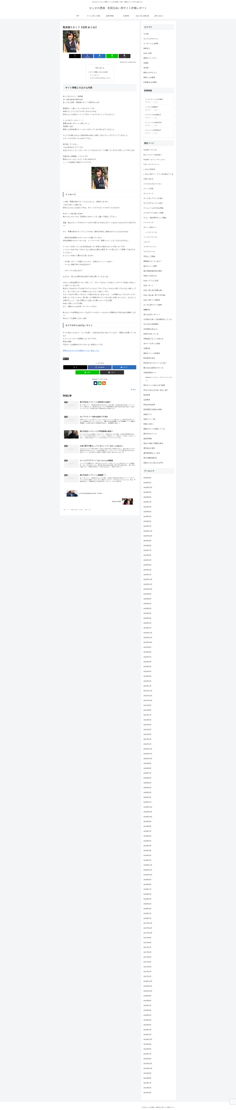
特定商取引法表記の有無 (152, 409)
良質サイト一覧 (149, 419)
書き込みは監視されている (153, 368)
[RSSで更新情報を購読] (104, 383)
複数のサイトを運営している (154, 429)
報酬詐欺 (146, 310)
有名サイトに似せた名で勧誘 (154, 385)
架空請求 (146, 395)
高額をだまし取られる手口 (153, 463)
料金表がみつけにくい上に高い (155, 363)
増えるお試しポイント (151, 314)
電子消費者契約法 (150, 458)
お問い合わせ (148, 179)
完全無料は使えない (150, 329)
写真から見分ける (150, 276)
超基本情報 (147, 438)
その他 (66, 358)
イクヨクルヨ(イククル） (152, 184)
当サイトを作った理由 (151, 343)
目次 (97, 68)
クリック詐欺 (148, 189)
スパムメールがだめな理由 (153, 208)
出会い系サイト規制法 (151, 300)
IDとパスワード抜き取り (152, 155)
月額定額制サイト (150, 373)
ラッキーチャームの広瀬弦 (154, 99)
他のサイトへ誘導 (150, 266)
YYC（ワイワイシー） (151, 164)
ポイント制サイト (150, 227)
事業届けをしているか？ (152, 261)
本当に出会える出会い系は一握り (155, 390)
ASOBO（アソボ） (150, 150)
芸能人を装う (148, 424)
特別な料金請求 (149, 405)
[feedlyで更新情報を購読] (100, 383)
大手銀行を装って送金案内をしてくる (157, 319)
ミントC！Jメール (150, 237)
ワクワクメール (149, 251)
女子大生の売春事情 (150, 324)
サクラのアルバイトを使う (153, 203)
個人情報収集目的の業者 (152, 271)
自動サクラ (147, 414)
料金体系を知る (149, 358)
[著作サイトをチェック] (95, 383)
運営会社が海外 (149, 448)
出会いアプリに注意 (150, 281)
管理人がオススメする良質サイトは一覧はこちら (81, 351)
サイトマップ (148, 193)
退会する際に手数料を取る (153, 443)
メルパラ (146, 242)
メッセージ (95, 75)
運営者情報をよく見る (151, 453)
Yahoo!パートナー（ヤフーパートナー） (158, 378)
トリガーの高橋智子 (151, 107)
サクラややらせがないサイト (101, 78)
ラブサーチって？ (150, 247)
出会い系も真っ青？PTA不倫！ (154, 295)
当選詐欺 (146, 348)
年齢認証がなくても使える (153, 339)
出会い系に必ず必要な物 (152, 290)
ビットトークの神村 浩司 (153, 122)
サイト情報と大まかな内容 (99, 72)
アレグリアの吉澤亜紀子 (153, 115)
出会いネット (148, 285)
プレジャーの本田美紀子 (153, 130)
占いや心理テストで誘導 (152, 305)
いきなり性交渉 (149, 169)
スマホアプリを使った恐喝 (153, 213)
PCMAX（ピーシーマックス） (154, 160)
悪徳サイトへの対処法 (151, 353)
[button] (124, 56)
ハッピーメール (151, 232)
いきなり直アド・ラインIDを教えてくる (158, 174)
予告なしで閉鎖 (149, 256)
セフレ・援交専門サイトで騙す (155, 218)
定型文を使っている (150, 334)
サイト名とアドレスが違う (153, 198)
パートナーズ (148, 222)
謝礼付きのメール (150, 434)
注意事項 (146, 400)
